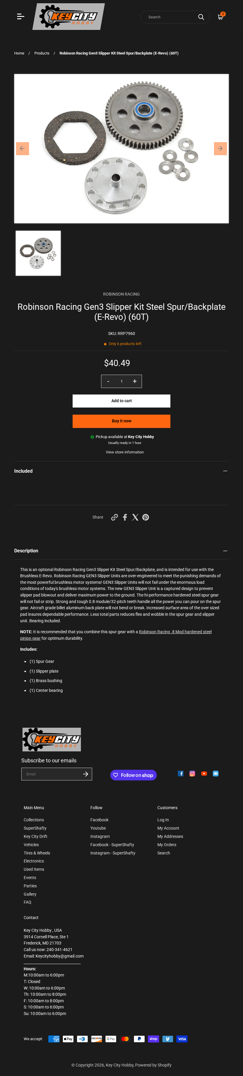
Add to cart (121, 400)
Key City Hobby (119, 1065)
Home (19, 53)
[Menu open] (21, 17)
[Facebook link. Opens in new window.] (181, 774)
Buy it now (121, 421)
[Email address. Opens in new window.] (216, 774)
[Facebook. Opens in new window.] (125, 517)
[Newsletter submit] (85, 774)
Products (41, 53)
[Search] (201, 17)
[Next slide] (220, 148)
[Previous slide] (22, 148)
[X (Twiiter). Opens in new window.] (135, 517)
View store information (125, 452)
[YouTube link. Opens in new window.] (204, 774)
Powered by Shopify (153, 1065)
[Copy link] (114, 517)
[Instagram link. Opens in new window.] (192, 774)
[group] (38, 253)
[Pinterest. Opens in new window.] (145, 517)
